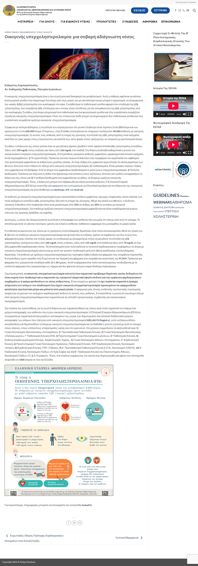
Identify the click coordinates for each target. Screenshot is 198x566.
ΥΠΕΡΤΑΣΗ (171, 211)
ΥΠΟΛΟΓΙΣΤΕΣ (106, 21)
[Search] (194, 10)
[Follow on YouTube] (188, 10)
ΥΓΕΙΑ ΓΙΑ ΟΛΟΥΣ (44, 32)
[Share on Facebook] (68, 522)
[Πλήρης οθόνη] (190, 114)
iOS (67, 189)
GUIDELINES (166, 195)
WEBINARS (162, 202)
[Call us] (184, 10)
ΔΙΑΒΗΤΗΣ (158, 207)
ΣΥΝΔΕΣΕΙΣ (130, 21)
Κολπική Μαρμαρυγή (127, 537)
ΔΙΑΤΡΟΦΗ (169, 207)
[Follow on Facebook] (175, 10)
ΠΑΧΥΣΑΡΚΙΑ (158, 212)
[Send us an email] (180, 10)
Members (184, 196)
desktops (59, 189)
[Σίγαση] (185, 114)
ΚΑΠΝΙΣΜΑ (179, 208)
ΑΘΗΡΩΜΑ (149, 21)
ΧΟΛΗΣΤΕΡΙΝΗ (166, 216)
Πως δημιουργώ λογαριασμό (186, 2)
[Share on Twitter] (74, 522)
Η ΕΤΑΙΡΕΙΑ (25, 21)
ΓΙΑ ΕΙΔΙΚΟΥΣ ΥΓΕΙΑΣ (75, 21)
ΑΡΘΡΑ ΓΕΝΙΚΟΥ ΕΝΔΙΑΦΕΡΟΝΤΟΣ (20, 32)
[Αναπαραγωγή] (157, 114)
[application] (173, 106)
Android (78, 189)
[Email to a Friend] (79, 522)
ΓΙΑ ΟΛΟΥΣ (47, 21)
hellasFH (87, 505)
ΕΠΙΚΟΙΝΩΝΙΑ (170, 21)
